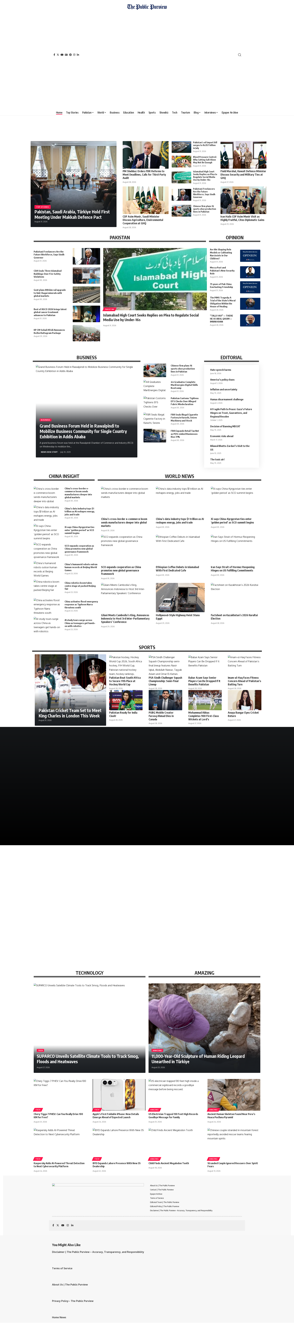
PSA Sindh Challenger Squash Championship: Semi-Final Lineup (165, 681)
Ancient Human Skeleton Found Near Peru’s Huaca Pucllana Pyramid (231, 1116)
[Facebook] (54, 54)
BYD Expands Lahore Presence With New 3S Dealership (117, 1165)
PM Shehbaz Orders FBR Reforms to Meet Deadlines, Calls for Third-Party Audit (144, 174)
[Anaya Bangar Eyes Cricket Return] (244, 700)
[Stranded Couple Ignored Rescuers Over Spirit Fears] (233, 1144)
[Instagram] (74, 54)
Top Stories (42, 207)
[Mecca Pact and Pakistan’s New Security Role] (250, 272)
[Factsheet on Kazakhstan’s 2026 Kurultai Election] (235, 597)
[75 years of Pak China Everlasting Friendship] (250, 287)
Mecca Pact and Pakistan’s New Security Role (222, 270)
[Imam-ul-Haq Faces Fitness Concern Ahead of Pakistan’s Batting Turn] (244, 665)
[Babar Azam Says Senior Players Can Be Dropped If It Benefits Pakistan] (205, 665)
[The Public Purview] (147, 54)
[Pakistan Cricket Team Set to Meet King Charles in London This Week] (70, 690)
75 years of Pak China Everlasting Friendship (221, 285)
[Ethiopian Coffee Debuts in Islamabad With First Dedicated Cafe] (180, 549)
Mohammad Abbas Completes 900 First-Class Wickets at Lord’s (203, 716)
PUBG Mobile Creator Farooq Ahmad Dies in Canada (161, 716)
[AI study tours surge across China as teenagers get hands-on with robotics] (47, 625)
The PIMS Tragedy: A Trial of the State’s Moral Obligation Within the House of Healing (223, 302)
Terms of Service (62, 1268)
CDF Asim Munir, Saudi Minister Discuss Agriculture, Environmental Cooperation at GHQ (143, 220)
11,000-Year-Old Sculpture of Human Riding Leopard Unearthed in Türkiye (198, 1058)
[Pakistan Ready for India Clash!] (126, 700)
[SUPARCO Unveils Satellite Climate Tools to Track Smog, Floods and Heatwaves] (89, 1028)
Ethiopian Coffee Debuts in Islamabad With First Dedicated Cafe (177, 568)
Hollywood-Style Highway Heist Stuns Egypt (178, 616)
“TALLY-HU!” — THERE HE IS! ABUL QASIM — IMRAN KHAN (221, 318)
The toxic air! (217, 459)
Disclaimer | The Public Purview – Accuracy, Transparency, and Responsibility (98, 1251)
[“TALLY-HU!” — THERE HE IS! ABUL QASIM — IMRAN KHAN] (250, 320)
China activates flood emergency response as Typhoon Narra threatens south (81, 604)
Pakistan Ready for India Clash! (123, 714)
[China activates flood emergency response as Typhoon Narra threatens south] (47, 606)
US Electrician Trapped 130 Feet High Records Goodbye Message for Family (173, 1116)
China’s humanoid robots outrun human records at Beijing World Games (81, 567)
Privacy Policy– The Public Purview (72, 1300)
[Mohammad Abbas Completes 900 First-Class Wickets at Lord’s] (205, 700)
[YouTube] (62, 54)
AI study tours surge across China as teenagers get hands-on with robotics (80, 623)
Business (45, 420)
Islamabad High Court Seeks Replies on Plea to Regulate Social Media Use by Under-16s (205, 175)
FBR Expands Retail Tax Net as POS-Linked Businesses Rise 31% (185, 433)
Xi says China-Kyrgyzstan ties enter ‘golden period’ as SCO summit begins (79, 530)
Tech (40, 1050)
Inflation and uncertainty (223, 389)
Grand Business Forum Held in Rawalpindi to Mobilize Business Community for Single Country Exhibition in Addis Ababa (83, 431)
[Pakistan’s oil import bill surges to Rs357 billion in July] (181, 147)
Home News (59, 1317)
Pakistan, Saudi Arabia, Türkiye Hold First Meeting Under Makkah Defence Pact (72, 214)
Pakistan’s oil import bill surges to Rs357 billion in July (205, 145)
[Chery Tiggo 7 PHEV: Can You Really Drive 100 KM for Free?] (60, 1095)
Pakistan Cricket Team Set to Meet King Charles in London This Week (70, 713)
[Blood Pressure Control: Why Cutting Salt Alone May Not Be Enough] (181, 161)
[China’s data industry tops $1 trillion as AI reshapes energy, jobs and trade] (47, 513)
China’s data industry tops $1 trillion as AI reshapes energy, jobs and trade (80, 511)
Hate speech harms (220, 369)
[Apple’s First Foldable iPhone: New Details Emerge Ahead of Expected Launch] (119, 1095)
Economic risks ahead (221, 436)
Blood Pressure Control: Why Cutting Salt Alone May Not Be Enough (205, 160)
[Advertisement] (147, 59)
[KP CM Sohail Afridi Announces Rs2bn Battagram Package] (86, 333)
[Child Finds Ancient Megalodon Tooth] (175, 1144)
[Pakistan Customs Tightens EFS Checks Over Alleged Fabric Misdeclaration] (154, 403)
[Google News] (66, 54)
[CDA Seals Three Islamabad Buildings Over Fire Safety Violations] (86, 275)
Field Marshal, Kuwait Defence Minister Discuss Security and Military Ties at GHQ (243, 174)
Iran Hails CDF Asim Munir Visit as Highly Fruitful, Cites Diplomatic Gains (242, 218)
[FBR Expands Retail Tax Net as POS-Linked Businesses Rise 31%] (154, 435)
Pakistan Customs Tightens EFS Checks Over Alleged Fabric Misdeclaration (185, 401)
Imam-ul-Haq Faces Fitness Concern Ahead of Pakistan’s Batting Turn (244, 681)
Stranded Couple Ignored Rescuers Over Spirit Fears (232, 1165)
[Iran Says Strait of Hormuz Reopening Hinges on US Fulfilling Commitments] (235, 549)
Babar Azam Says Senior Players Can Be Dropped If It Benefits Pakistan (204, 681)
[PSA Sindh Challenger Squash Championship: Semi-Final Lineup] (165, 665)
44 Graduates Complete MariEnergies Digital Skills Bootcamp (184, 385)
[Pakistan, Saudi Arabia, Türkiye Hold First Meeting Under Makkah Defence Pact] (74, 184)
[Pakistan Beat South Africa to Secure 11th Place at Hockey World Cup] (126, 665)
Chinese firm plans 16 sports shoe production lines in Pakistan (204, 209)
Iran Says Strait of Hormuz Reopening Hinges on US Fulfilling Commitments (232, 568)
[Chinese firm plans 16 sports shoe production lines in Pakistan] (181, 211)
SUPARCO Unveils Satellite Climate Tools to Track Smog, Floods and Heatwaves (88, 1058)
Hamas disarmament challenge (226, 399)
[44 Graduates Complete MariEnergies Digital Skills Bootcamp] (154, 386)
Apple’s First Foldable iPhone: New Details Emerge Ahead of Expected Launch (116, 1116)
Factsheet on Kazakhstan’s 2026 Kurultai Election (234, 616)
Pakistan (109, 309)
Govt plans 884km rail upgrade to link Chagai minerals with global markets (50, 292)
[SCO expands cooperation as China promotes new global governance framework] (47, 550)
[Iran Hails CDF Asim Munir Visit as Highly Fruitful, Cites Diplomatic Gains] (243, 200)
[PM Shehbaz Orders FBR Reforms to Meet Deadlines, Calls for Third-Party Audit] (146, 155)
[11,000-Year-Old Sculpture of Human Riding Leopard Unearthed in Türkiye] (204, 1028)
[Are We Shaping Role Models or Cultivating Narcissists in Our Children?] (250, 256)
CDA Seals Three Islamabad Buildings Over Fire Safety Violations (48, 273)
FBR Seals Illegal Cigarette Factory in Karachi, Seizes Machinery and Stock (184, 417)
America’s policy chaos (222, 379)
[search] (239, 54)
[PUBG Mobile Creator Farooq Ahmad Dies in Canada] (165, 700)
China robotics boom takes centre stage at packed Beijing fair (80, 585)
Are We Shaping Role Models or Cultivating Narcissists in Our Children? (221, 254)
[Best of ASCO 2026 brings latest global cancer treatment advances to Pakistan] (86, 314)
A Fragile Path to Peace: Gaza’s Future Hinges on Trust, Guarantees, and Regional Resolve (231, 413)
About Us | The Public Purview (70, 1284)
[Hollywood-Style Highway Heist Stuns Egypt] (180, 597)
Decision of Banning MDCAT (225, 426)
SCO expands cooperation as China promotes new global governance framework (79, 548)
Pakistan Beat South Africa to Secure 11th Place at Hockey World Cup (125, 681)
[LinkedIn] (78, 54)
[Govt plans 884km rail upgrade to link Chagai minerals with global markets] (86, 294)
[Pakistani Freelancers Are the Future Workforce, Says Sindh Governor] (181, 195)
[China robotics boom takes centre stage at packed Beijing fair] (47, 587)
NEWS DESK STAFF (49, 452)
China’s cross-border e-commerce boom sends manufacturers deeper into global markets (124, 522)
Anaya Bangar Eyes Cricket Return (243, 714)
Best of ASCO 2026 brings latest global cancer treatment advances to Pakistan (50, 312)
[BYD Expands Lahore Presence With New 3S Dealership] (119, 1144)
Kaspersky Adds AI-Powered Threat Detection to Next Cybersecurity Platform (59, 1165)
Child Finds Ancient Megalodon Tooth (169, 1163)
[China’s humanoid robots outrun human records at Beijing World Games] (47, 569)
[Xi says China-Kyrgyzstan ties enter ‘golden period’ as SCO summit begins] (47, 532)
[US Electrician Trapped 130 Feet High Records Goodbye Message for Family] (175, 1095)
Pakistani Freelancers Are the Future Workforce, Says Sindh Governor (204, 193)
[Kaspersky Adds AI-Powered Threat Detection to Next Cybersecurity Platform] (60, 1144)
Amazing (157, 1050)
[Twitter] (58, 54)
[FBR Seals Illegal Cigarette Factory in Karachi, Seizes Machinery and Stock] (154, 419)
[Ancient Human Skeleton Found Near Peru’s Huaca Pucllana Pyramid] (233, 1095)
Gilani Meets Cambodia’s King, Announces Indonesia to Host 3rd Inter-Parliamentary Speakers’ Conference (125, 618)
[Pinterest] (70, 54)
